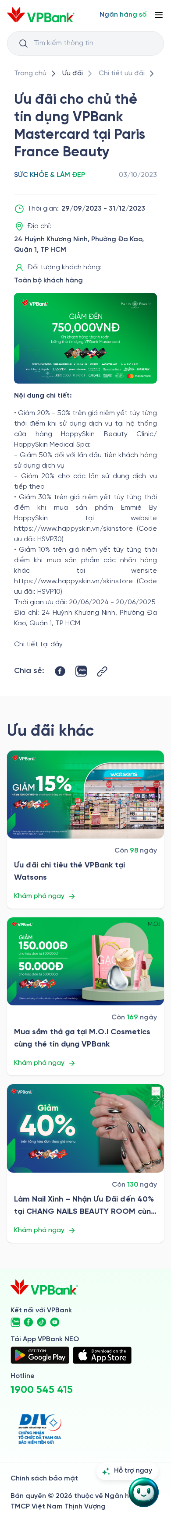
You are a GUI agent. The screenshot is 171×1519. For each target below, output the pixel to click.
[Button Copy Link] (102, 671)
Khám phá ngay (39, 896)
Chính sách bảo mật (44, 1478)
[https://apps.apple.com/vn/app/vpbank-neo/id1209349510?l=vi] (102, 1355)
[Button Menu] (158, 15)
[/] (41, 14)
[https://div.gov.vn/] (40, 1429)
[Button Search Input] (23, 43)
